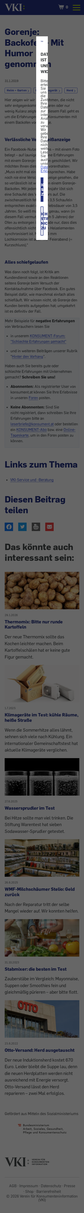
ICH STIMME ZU (42, 190)
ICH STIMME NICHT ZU (42, 221)
